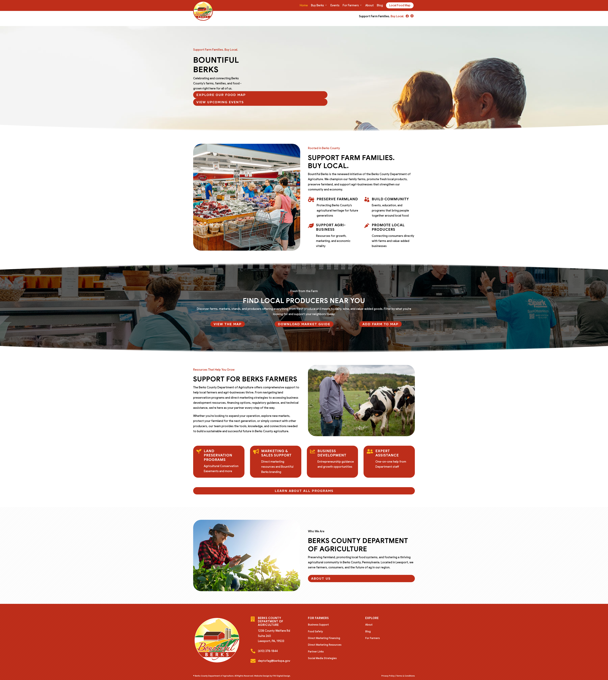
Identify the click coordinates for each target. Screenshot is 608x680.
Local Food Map (399, 5)
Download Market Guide (304, 324)
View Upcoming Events (220, 102)
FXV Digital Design (281, 675)
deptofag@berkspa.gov (274, 661)
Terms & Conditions (405, 675)
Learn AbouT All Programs (304, 491)
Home (304, 5)
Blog (380, 5)
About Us (321, 578)
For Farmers (351, 5)
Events (334, 5)
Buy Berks (317, 5)
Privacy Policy (388, 675)
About (369, 5)
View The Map (228, 324)
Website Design (261, 675)
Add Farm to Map (380, 324)
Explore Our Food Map (221, 95)
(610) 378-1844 (268, 651)
